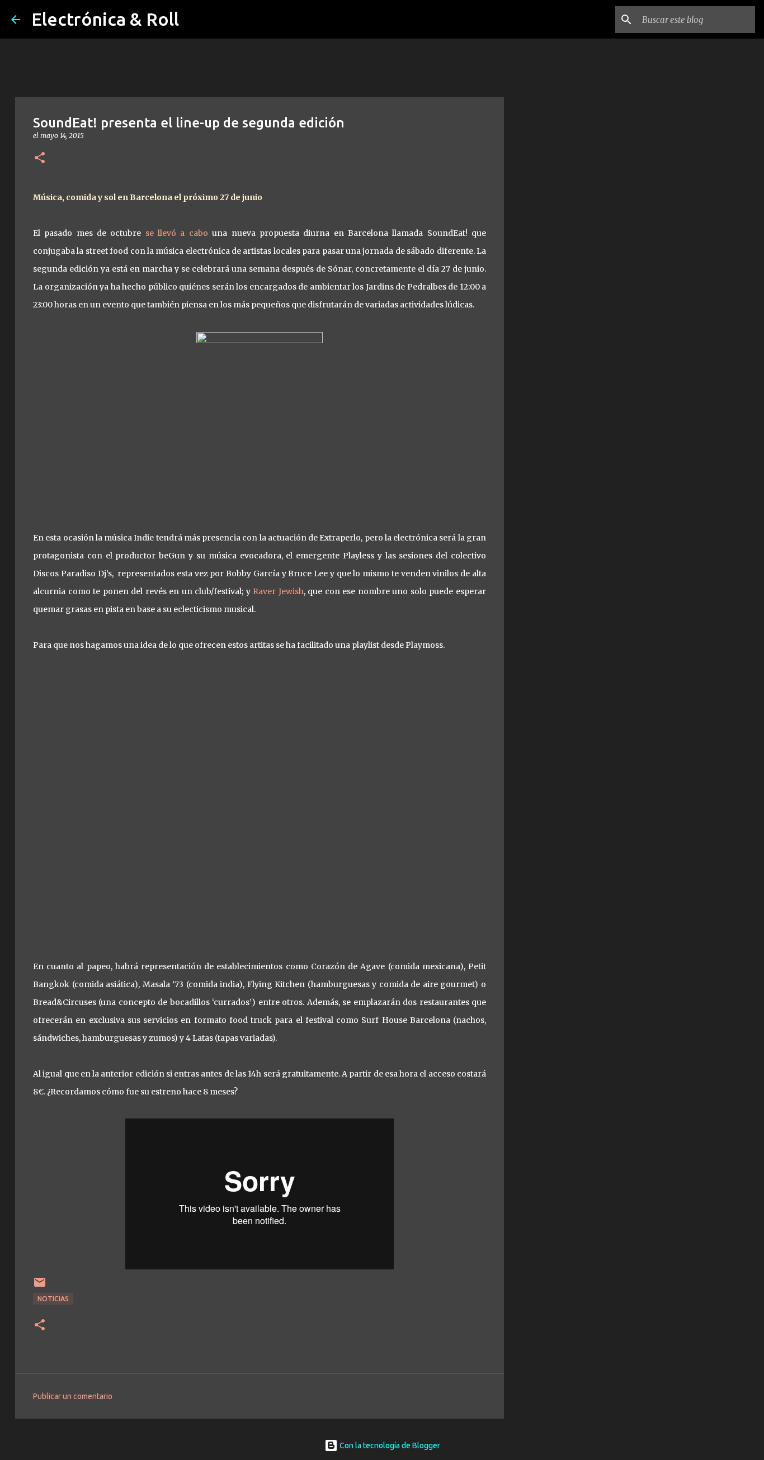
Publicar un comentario (72, 1396)
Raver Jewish (278, 591)
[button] (39, 158)
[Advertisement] (561, 483)
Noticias (53, 1298)
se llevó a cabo (178, 233)
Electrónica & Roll (105, 19)
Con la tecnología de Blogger (389, 1445)
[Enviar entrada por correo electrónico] (39, 1286)
